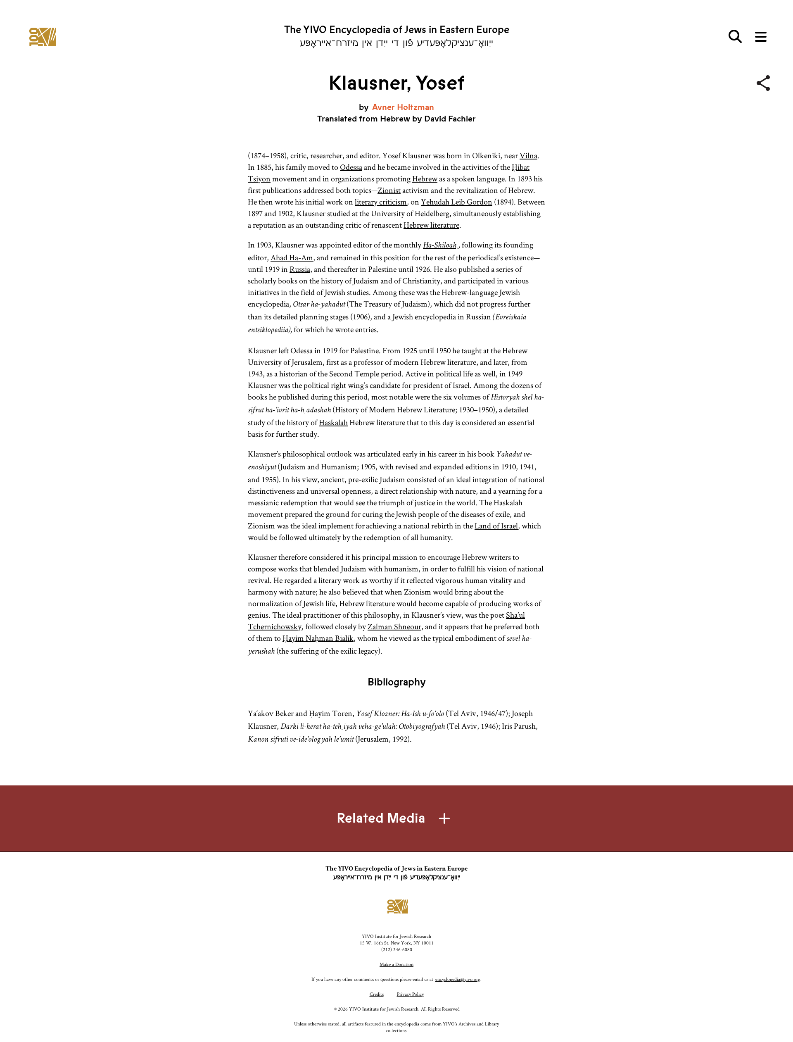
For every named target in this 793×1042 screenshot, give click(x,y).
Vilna (528, 155)
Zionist (389, 190)
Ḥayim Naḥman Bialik (318, 638)
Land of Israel (496, 525)
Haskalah (333, 422)
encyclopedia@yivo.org (457, 979)
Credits (377, 994)
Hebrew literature (431, 224)
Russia (300, 269)
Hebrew (424, 178)
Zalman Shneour (394, 626)
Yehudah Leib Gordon (456, 201)
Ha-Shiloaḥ (440, 246)
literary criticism (381, 201)
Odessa (351, 167)
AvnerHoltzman (403, 107)
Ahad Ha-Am (292, 257)
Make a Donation (396, 964)
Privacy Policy (410, 994)
